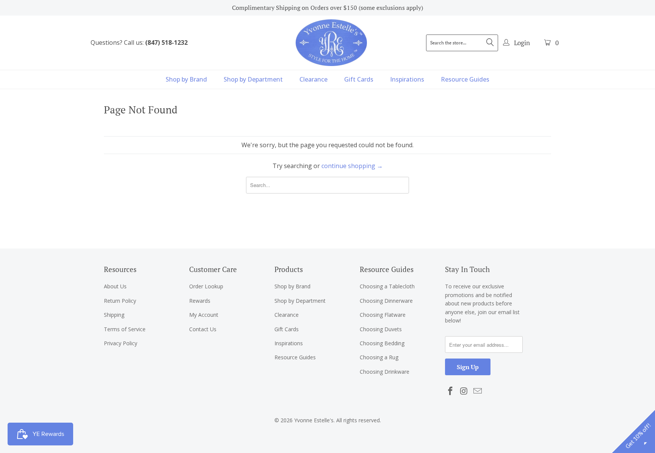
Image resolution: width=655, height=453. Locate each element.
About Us (115, 286)
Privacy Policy (120, 343)
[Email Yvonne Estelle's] (477, 391)
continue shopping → (352, 166)
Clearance (313, 79)
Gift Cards (358, 79)
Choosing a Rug (379, 357)
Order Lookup (206, 286)
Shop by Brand (186, 79)
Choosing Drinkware (384, 371)
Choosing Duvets (381, 329)
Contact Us (202, 329)
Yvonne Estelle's (314, 420)
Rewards (199, 300)
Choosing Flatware (383, 314)
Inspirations (407, 79)
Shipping (114, 314)
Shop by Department (253, 79)
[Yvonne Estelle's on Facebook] (450, 391)
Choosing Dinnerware (386, 300)
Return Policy (120, 300)
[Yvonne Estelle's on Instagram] (464, 391)
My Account (203, 314)
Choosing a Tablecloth (387, 286)
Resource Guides (465, 79)
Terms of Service (125, 329)
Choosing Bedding (382, 343)
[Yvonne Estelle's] (331, 42)
